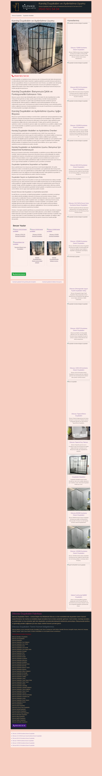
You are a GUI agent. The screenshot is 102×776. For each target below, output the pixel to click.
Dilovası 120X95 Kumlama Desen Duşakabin (23, 733)
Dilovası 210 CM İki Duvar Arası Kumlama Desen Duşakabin (27, 736)
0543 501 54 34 (21, 76)
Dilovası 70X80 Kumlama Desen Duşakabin (23, 740)
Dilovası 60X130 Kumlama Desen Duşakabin (23, 738)
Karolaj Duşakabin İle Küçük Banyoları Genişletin (24, 282)
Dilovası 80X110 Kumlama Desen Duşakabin (23, 745)
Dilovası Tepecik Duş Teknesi (79, 442)
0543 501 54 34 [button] (19, 274)
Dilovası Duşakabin (17, 15)
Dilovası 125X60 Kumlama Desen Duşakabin (23, 743)
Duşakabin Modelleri (28, 15)
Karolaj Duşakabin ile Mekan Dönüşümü (52, 282)
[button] (19, 725)
